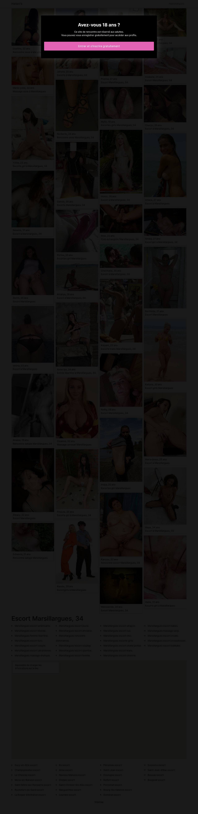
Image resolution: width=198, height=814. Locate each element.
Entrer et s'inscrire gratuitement (99, 46)
